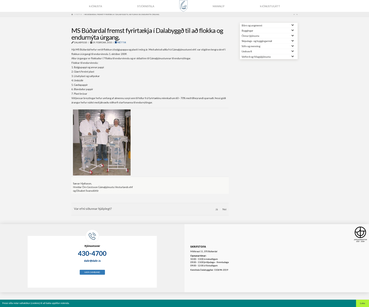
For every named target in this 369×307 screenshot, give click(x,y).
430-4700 (92, 253)
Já (216, 209)
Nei (224, 209)
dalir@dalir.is (92, 260)
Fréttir (121, 42)
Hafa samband (92, 272)
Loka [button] (362, 303)
